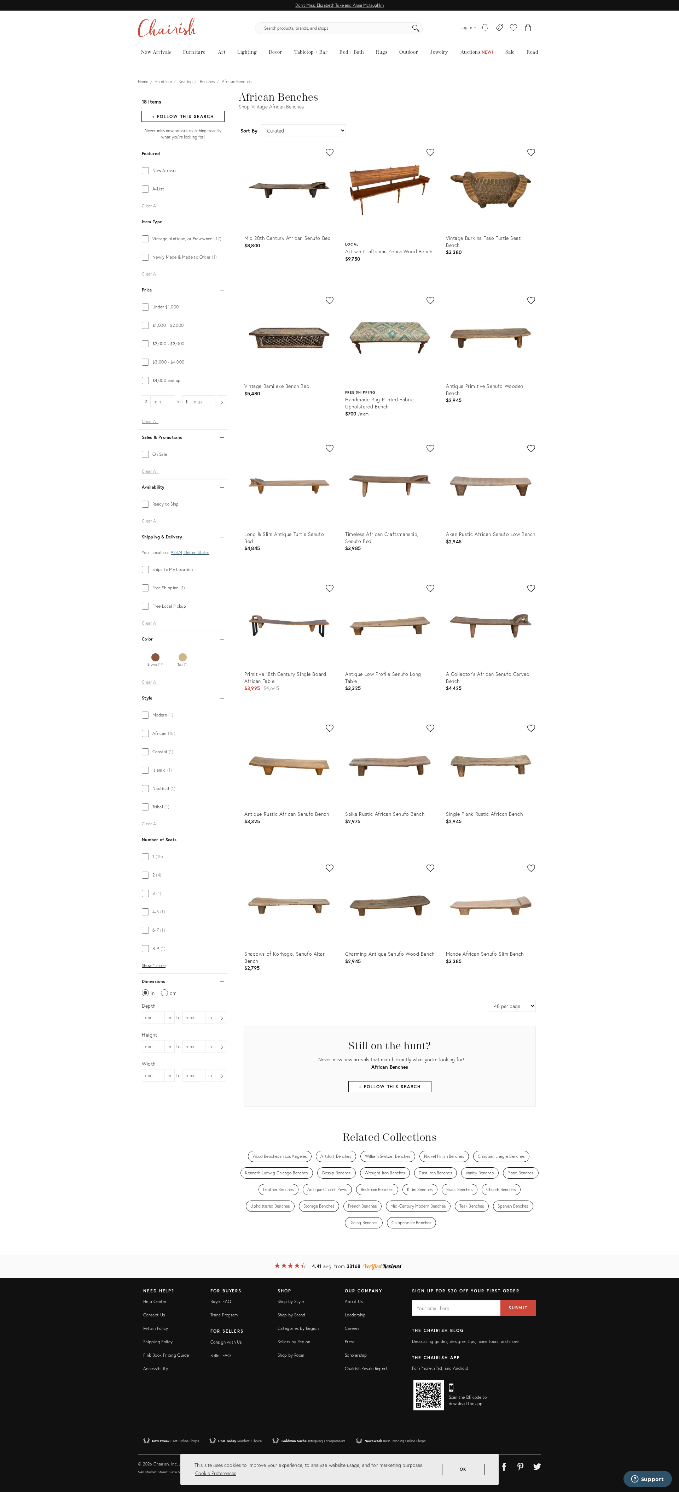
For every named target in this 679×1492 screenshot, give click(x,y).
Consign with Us (226, 1342)
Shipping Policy (158, 1341)
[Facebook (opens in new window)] (504, 1465)
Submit (518, 1307)
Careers (352, 1328)
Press (350, 1341)
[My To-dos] (485, 28)
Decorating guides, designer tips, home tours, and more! (466, 1341)
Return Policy (155, 1328)
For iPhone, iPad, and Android (440, 1368)
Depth (149, 1005)
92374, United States (190, 552)
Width (149, 1063)
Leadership (355, 1314)
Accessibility (155, 1368)
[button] (513, 28)
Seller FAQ (220, 1355)
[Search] (416, 28)
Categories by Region (298, 1328)
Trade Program (224, 1314)
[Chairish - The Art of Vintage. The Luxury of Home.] (167, 28)
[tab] (183, 170)
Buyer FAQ (220, 1301)
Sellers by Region (294, 1341)
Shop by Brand (292, 1314)
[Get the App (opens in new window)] (428, 1395)
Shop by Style (291, 1301)
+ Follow (183, 116)
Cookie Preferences (215, 1473)
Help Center (155, 1301)
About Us (354, 1301)
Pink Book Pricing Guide (166, 1355)
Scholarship (356, 1355)
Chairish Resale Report (366, 1368)
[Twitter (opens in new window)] (537, 1465)
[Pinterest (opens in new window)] (520, 1465)
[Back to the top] (665, 1455)
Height (149, 1034)
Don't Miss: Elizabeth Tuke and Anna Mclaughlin (339, 5)
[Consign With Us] (499, 28)
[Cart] (528, 28)
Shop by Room (291, 1355)
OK (463, 1469)
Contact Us (154, 1314)
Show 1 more (154, 965)
